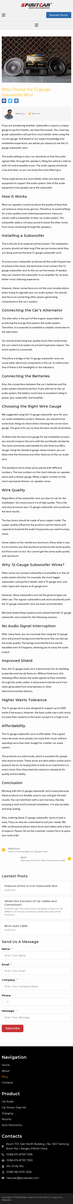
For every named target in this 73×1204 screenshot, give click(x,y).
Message (8, 1011)
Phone (6, 995)
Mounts (6, 1119)
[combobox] (5, 1001)
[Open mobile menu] (3, 15)
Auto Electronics (12, 1125)
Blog (5, 1076)
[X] (10, 101)
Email (5, 964)
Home (6, 1065)
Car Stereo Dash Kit (14, 1107)
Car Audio (8, 1101)
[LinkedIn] (16, 101)
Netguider (7, 1200)
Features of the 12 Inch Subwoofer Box (30, 886)
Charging (7, 1113)
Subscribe (12, 1028)
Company (8, 980)
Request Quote (59, 15)
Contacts (7, 1082)
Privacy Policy (43, 1197)
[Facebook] (4, 101)
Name (6, 949)
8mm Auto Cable (16, 926)
